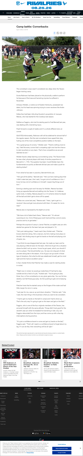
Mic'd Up (81, 396)
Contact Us (3, 396)
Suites (56, 414)
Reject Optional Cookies (62, 448)
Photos (30, 393)
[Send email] (61, 34)
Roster (68, 396)
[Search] (60, 13)
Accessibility (3, 421)
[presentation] (80, 382)
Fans (30, 398)
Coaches (68, 401)
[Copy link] (64, 33)
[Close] (80, 448)
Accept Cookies (62, 452)
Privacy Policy (30, 452)
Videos (80, 393)
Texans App (3, 424)
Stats (68, 403)
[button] (39, 381)
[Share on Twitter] (57, 34)
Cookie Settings (62, 444)
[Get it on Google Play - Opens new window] (47, 434)
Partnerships (3, 405)
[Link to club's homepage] (3, 13)
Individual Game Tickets (56, 401)
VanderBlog (16, 400)
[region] (41, 448)
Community (29, 396)
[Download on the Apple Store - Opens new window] (35, 433)
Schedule (68, 398)
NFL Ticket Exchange (56, 407)
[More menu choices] (57, 13)
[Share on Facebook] (54, 34)
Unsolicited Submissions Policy (3, 409)
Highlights (80, 398)
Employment (3, 398)
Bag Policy (43, 400)
